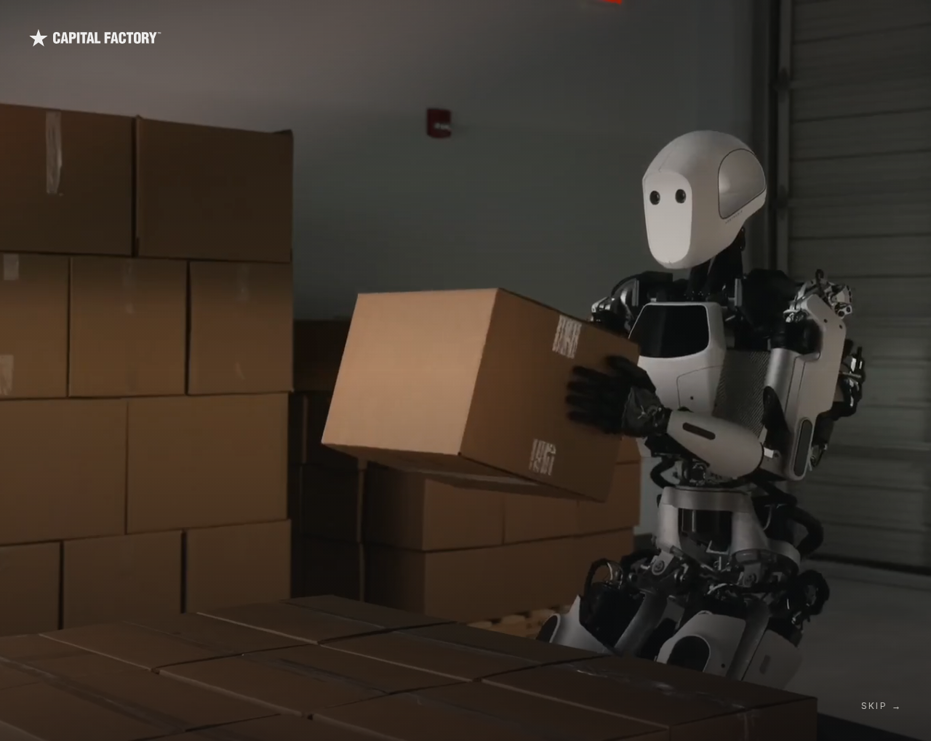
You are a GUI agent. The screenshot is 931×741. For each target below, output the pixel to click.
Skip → (881, 705)
